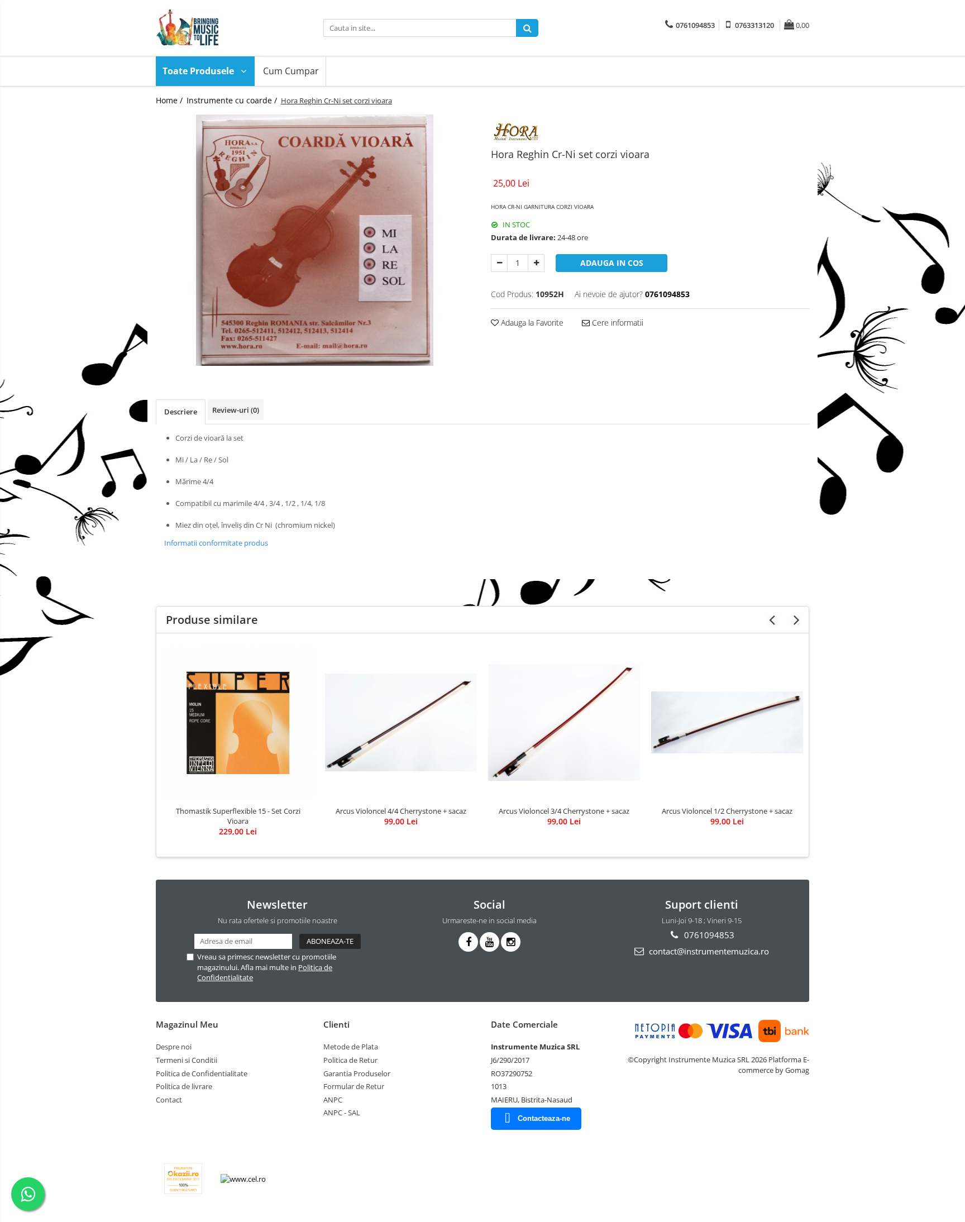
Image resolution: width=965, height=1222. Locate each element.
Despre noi (174, 1047)
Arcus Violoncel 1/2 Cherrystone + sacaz (727, 811)
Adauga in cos (611, 262)
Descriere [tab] (180, 412)
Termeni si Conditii (186, 1060)
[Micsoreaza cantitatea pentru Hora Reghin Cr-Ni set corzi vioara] (499, 263)
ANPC (332, 1100)
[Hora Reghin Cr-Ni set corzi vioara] (315, 240)
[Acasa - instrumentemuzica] (211, 27)
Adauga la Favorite (531, 322)
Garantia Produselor (356, 1073)
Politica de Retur (350, 1060)
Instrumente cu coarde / (233, 100)
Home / (170, 100)
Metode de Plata (350, 1047)
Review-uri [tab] (235, 410)
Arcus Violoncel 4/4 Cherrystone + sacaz (401, 811)
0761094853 (708, 935)
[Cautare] (527, 28)
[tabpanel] (315, 240)
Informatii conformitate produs (216, 543)
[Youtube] (489, 942)
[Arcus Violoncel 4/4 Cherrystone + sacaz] (401, 722)
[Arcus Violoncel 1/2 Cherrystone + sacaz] (727, 722)
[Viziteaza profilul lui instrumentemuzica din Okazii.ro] (183, 1178)
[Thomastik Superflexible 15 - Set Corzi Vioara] (238, 723)
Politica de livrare (184, 1086)
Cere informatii (616, 322)
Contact (169, 1100)
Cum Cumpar (291, 71)
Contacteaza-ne (544, 1118)
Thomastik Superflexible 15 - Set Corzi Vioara (238, 816)
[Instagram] (510, 942)
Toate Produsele (199, 71)
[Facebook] (468, 942)
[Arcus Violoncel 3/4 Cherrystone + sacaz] (564, 722)
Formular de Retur (353, 1086)
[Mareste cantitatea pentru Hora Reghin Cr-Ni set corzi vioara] (536, 263)
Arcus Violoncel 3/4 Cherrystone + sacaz (564, 811)
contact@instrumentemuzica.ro (708, 951)
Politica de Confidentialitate (201, 1073)
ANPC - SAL (341, 1113)
